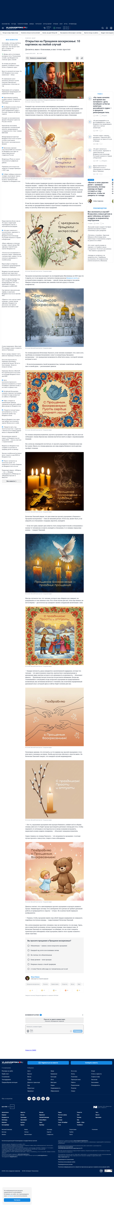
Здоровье (30, 1091)
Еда (28, 1085)
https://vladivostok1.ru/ (63, 1157)
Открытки (64, 984)
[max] (38, 1098)
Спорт (93, 1071)
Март (79, 984)
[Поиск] (102, 28)
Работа (73, 1082)
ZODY (61, 24)
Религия (45, 984)
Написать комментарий (38, 58)
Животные (30, 1088)
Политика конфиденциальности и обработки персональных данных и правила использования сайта (84, 1167)
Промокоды (73, 24)
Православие (54, 984)
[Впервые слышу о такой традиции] (28, 964)
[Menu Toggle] (3, 28)
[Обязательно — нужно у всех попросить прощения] (28, 946)
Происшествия (76, 1079)
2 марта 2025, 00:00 (30, 53)
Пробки (55, 24)
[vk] (34, 1098)
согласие (10, 1196)
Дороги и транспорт (33, 1082)
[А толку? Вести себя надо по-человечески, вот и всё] (28, 969)
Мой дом (53, 1082)
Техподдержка (6, 1079)
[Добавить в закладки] (77, 58)
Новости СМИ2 (30, 1050)
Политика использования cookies (66, 1162)
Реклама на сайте (7, 1071)
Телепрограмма (23, 24)
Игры (65, 24)
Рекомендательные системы (65, 1164)
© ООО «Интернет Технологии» (30, 1171)
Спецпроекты (95, 1085)
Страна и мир (95, 1077)
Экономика (94, 1082)
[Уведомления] (107, 28)
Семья (73, 1091)
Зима (52, 1071)
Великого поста (72, 278)
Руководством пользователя (65, 1147)
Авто (29, 1071)
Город (29, 1079)
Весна (72, 984)
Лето (52, 1079)
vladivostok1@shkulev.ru (23, 1154)
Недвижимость (55, 1088)
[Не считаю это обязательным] (28, 955)
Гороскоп (38, 24)
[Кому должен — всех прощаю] (28, 960)
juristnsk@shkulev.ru (42, 1155)
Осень (73, 1074)
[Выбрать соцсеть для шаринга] (82, 58)
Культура (53, 1077)
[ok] (43, 1098)
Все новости (12, 40)
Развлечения (75, 1085)
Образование (55, 1091)
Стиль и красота (96, 1074)
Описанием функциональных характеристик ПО (70, 1148)
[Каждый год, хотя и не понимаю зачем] (28, 950)
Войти (31, 1031)
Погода (13, 24)
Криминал (54, 1074)
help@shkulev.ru (13, 1156)
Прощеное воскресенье (33, 984)
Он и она (74, 1071)
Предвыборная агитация (9, 1082)
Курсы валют (47, 24)
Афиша (31, 24)
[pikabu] (48, 1098)
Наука (52, 1085)
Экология (94, 1079)
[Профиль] (111, 28)
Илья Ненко (35, 977)
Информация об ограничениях (66, 1159)
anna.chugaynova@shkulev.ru (81, 1140)
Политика (74, 1077)
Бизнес (29, 1074)
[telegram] (29, 1098)
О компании (5, 1077)
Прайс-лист (5, 1074)
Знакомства (6, 24)
